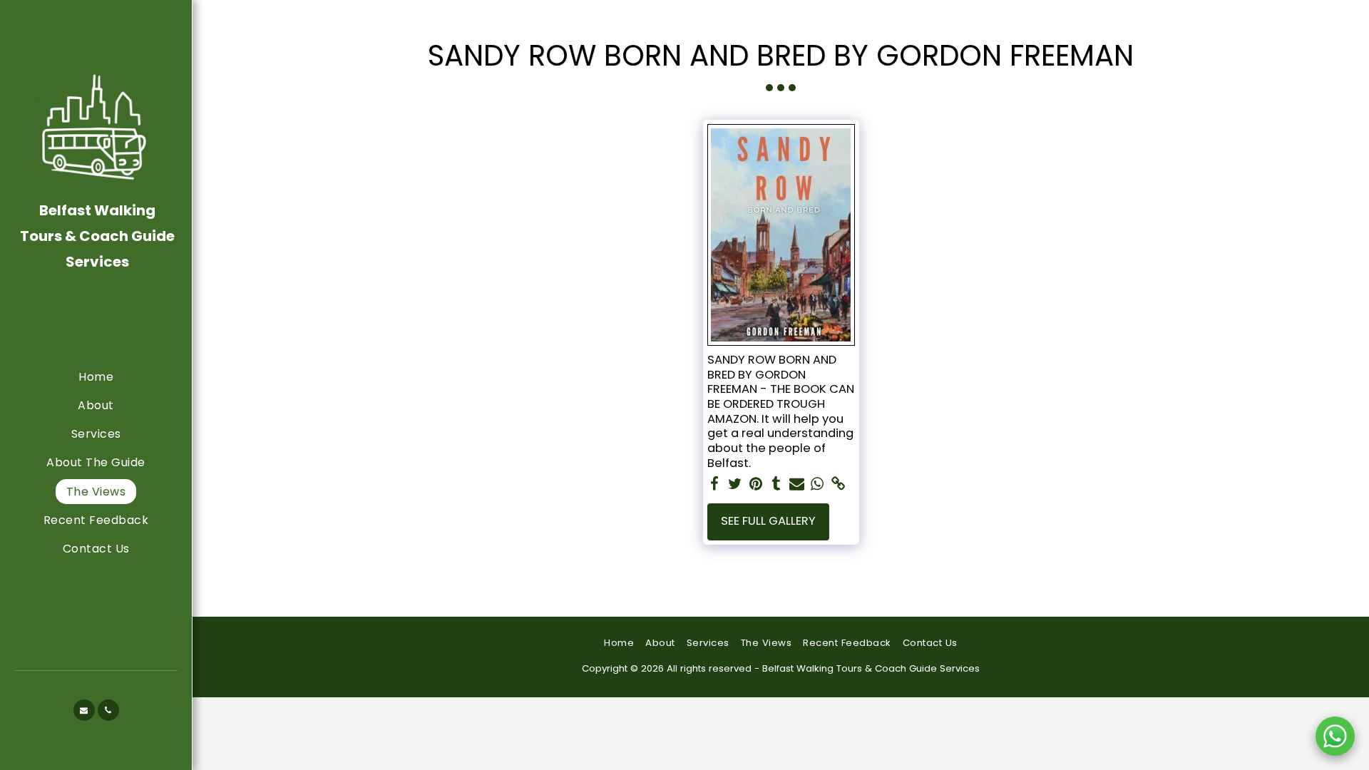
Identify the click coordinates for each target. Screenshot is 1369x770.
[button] (84, 710)
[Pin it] (755, 484)
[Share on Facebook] (714, 484)
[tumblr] (776, 484)
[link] (838, 484)
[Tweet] (734, 484)
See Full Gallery (768, 521)
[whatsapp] (817, 484)
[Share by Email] (796, 484)
